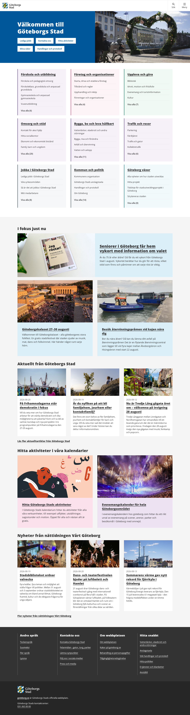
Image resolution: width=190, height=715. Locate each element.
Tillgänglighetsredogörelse (113, 658)
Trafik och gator (135, 141)
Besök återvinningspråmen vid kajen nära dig (133, 331)
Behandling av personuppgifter (115, 652)
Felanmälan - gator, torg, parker (75, 647)
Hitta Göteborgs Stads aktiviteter (46, 504)
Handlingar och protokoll (49, 48)
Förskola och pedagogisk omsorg (37, 81)
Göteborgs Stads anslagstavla (88, 182)
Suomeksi (24, 647)
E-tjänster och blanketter (152, 666)
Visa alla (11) (82, 156)
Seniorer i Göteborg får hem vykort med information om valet (133, 248)
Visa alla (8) (30, 199)
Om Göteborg (81, 193)
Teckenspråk (26, 642)
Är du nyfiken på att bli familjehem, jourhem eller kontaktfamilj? (92, 407)
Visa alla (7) (135, 104)
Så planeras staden (136, 196)
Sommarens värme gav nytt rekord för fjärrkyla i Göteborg (146, 579)
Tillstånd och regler (83, 86)
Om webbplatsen (108, 642)
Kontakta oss (44, 40)
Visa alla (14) (83, 199)
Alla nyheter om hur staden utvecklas (145, 176)
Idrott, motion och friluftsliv (140, 86)
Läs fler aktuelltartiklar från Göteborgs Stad (43, 441)
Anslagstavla (146, 650)
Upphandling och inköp (85, 92)
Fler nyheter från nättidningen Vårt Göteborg (44, 615)
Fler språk (25, 652)
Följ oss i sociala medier (71, 658)
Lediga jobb (25, 40)
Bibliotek (131, 81)
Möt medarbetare (29, 193)
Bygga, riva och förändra (86, 139)
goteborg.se (23, 697)
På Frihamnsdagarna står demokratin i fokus (38, 405)
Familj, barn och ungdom (33, 147)
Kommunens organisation (87, 176)
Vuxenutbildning (29, 103)
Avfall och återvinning (84, 144)
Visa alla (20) (29, 153)
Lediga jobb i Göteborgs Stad (35, 176)
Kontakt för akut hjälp (31, 130)
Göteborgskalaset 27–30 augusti (45, 329)
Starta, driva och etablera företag (90, 81)
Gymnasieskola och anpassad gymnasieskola (35, 97)
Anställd (144, 672)
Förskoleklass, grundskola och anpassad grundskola (40, 88)
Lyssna (23, 658)
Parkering (132, 130)
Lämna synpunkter (69, 652)
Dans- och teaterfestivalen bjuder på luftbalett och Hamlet (92, 579)
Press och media (68, 663)
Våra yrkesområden (30, 182)
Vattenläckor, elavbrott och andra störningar (90, 132)
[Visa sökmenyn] (173, 5)
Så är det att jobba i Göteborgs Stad (38, 187)
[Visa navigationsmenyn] (184, 5)
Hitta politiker (146, 661)
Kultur (130, 97)
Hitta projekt (133, 182)
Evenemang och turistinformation (143, 92)
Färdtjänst (132, 135)
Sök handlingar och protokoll (154, 656)
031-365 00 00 (24, 706)
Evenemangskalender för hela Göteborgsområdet (124, 507)
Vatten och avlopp (83, 150)
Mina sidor (25, 48)
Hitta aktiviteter (65, 40)
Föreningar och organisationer (89, 97)
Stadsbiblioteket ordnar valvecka (37, 577)
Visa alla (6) (30, 110)
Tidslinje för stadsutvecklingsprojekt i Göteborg (145, 189)
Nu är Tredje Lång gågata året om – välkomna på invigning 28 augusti (148, 407)
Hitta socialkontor (29, 135)
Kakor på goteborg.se (110, 647)
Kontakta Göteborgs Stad (72, 642)
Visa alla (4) (85, 104)
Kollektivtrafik (134, 147)
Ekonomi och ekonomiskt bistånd (37, 141)
